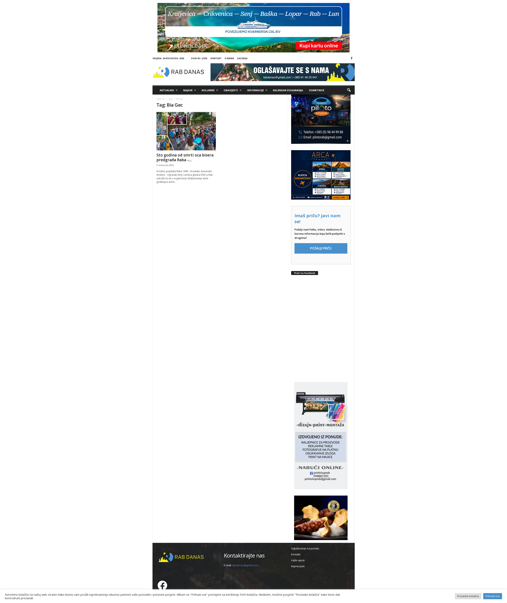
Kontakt (216, 58)
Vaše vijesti (298, 560)
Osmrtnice (316, 90)
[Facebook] (351, 58)
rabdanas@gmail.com (245, 565)
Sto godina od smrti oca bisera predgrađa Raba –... (184, 157)
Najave (188, 90)
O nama (229, 58)
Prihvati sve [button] (493, 596)
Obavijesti (231, 90)
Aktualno (167, 90)
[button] (348, 90)
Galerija (242, 58)
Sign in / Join (199, 58)
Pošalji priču (321, 248)
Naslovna (160, 99)
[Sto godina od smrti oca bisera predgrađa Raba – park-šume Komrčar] (186, 131)
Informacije (255, 90)
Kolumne (208, 90)
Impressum (298, 566)
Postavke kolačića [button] (468, 596)
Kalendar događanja (288, 90)
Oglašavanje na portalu (305, 548)
